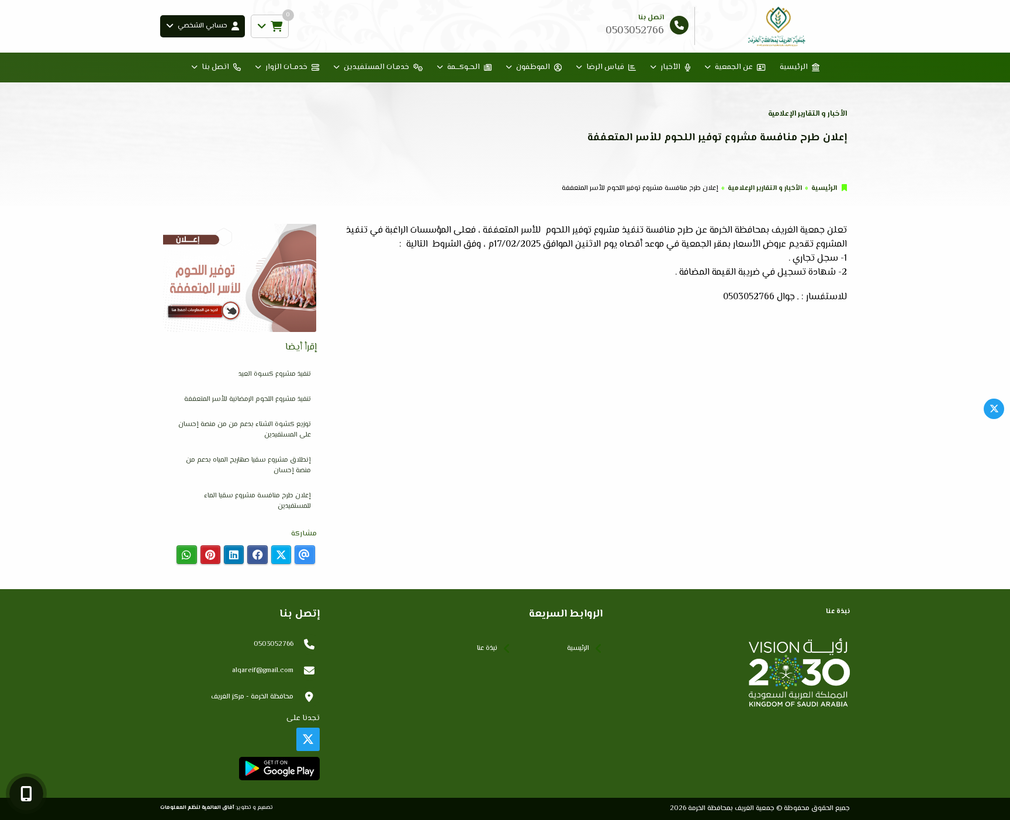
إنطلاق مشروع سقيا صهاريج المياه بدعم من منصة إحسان (248, 465)
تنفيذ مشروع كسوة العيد (274, 374)
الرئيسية (794, 67)
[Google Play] (279, 768)
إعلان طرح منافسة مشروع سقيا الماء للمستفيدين (257, 501)
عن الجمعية (734, 67)
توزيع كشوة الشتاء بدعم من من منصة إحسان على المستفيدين (244, 430)
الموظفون (533, 67)
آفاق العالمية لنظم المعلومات (197, 807)
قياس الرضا (605, 67)
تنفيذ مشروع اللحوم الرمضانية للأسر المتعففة (247, 399)
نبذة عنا (487, 648)
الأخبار (670, 67)
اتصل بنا (215, 67)
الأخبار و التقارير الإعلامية (765, 188)
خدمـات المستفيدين (376, 67)
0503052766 (273, 644)
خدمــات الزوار (286, 67)
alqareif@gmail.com (262, 670)
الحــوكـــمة (463, 67)
